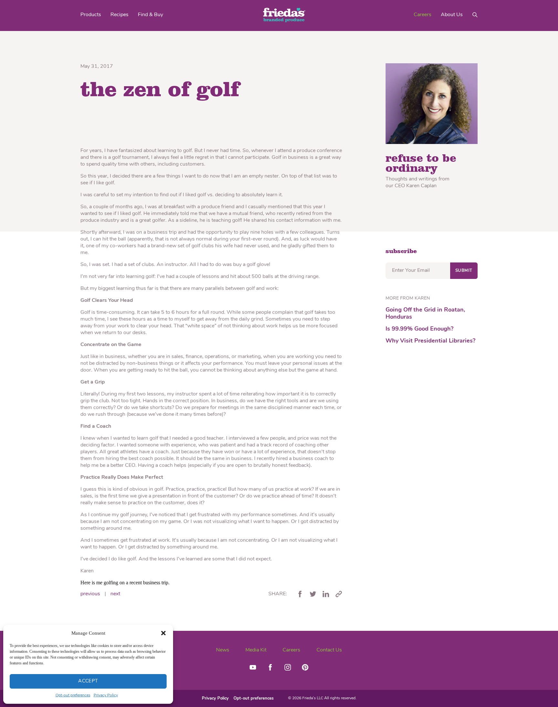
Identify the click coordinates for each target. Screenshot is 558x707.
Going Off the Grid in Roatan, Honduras (425, 313)
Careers (422, 14)
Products (90, 14)
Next (115, 594)
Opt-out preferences (73, 695)
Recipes (119, 14)
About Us (452, 14)
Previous (90, 594)
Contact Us (329, 650)
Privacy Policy (106, 695)
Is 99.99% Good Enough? (419, 329)
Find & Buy (150, 14)
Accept (88, 681)
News (222, 650)
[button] (163, 633)
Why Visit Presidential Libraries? (430, 341)
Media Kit (255, 650)
